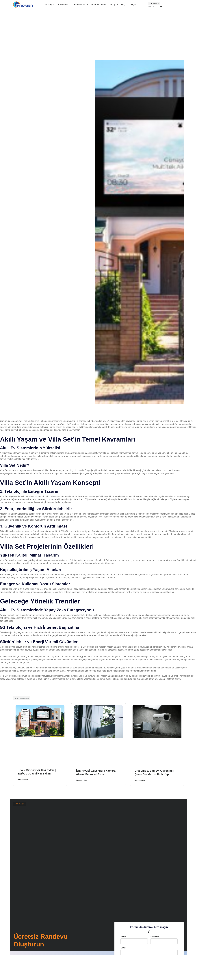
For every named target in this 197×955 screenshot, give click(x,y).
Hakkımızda (63, 4)
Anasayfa (49, 4)
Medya (113, 4)
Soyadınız (154, 936)
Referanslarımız (98, 4)
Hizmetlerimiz (79, 4)
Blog (123, 4)
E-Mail (123, 948)
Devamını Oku (23, 780)
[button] (154, 3)
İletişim (132, 4)
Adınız (123, 936)
